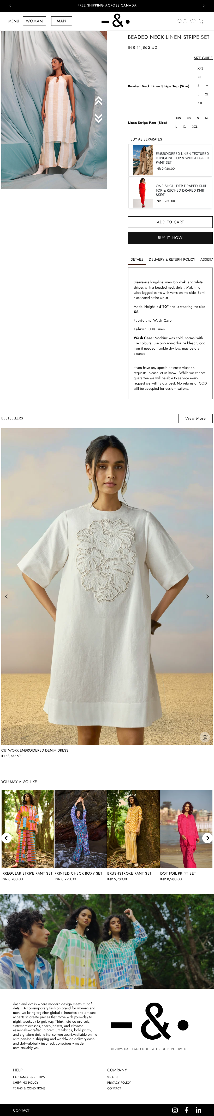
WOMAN (34, 21)
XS (199, 77)
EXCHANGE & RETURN (29, 1077)
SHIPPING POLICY (25, 1082)
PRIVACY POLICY (119, 1082)
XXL (200, 103)
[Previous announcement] (10, 5)
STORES (112, 1077)
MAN (62, 21)
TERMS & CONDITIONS (29, 1088)
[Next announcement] (204, 5)
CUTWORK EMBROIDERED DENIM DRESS (34, 750)
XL (206, 94)
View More (195, 418)
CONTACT (114, 1088)
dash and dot (136, 1049)
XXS (200, 68)
